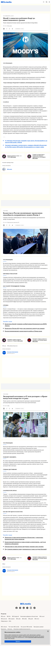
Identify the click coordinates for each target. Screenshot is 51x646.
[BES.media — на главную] (6, 2)
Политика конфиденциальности (22, 629)
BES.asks (18, 618)
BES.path (30, 618)
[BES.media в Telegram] (27, 608)
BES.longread (15, 616)
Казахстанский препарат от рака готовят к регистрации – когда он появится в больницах (25, 543)
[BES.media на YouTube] (31, 608)
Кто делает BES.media (26, 626)
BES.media (9, 25)
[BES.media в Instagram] (20, 608)
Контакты (3, 629)
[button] (46, 2)
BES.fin (8, 616)
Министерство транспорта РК (13, 222)
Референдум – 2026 (6, 621)
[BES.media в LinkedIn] (24, 608)
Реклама (10, 629)
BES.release (4, 626)
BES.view (37, 618)
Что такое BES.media (13, 626)
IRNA (8, 405)
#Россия (4, 345)
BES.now (3, 616)
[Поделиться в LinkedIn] (4, 29)
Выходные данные (38, 626)
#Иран (3, 563)
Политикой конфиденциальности (36, 637)
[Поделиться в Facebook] (7, 29)
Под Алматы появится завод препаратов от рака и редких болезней (25, 549)
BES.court (42, 616)
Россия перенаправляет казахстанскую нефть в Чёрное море (23, 331)
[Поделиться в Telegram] (12, 29)
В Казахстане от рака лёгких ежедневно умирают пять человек (24, 546)
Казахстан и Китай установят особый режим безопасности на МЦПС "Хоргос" (26, 325)
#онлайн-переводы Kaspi (7, 162)
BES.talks (24, 618)
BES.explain (11, 618)
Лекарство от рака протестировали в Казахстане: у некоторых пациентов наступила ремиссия (24, 538)
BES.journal (4, 618)
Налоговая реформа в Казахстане (29, 616)
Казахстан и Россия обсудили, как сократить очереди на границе (25, 328)
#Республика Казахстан (12, 345)
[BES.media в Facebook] (17, 608)
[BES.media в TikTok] (34, 608)
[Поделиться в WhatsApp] (9, 29)
